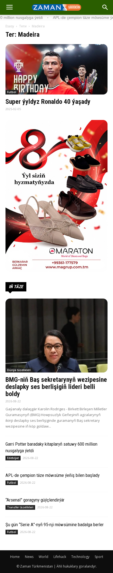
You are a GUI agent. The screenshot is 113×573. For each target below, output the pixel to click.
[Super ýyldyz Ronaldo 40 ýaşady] (56, 69)
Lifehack (59, 556)
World (43, 556)
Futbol (11, 92)
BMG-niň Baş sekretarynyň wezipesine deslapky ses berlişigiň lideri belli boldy (56, 387)
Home (15, 556)
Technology (80, 556)
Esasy (9, 26)
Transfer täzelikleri (20, 507)
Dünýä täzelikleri (19, 370)
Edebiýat (13, 458)
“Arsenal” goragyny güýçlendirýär (34, 500)
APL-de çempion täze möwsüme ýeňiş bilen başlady (52, 475)
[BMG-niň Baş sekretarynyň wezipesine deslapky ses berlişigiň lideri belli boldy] (56, 336)
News (29, 556)
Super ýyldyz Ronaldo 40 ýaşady (48, 101)
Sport (99, 556)
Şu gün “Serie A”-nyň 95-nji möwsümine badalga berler (54, 524)
